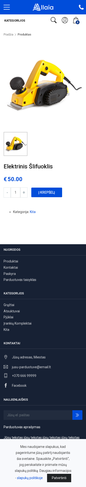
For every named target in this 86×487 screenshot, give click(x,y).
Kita (33, 212)
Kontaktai (11, 267)
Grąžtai (9, 305)
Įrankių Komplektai (18, 323)
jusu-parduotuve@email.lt (31, 367)
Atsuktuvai (12, 311)
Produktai (11, 261)
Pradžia (8, 34)
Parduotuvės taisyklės (20, 280)
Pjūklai (8, 317)
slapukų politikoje (30, 478)
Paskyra (10, 274)
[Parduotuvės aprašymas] (43, 7)
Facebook (19, 385)
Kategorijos (14, 20)
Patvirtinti (59, 478)
